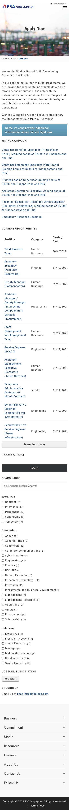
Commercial (14, 545)
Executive (13, 633)
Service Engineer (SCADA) (15, 349)
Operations (14, 604)
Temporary (13, 521)
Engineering (15, 560)
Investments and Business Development (32, 589)
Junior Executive (17, 643)
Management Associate (21, 599)
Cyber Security (16, 555)
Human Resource (18, 575)
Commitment (13, 727)
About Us (11, 764)
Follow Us (11, 782)
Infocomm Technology (21, 580)
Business (10, 718)
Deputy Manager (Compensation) (15, 284)
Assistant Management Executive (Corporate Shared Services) (15, 368)
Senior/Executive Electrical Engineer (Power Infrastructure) (15, 411)
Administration (16, 540)
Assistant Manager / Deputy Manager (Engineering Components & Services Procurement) (15, 307)
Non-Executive (16, 658)
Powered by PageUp (13, 454)
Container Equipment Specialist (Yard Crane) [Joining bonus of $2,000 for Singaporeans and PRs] (32, 169)
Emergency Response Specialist (22, 216)
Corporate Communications (24, 550)
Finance (11, 565)
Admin (11, 535)
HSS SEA (12, 570)
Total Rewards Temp (13, 251)
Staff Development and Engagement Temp (15, 333)
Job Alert (10, 678)
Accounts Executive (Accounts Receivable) (11, 267)
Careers (12, 59)
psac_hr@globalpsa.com (32, 693)
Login (34, 467)
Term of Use (38, 805)
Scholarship (14, 516)
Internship (14, 506)
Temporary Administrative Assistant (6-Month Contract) (15, 390)
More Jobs (34, 444)
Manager (12, 648)
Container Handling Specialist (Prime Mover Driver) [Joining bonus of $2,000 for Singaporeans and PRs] (34, 154)
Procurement (15, 614)
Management (15, 594)
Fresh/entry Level (18, 638)
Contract (12, 501)
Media (8, 736)
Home (4, 59)
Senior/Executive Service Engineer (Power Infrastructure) (15, 431)
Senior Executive (17, 663)
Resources (11, 745)
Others (11, 609)
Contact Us (12, 773)
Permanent (14, 511)
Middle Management (19, 653)
